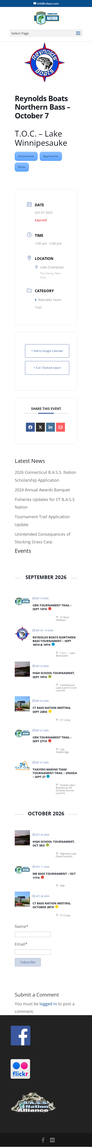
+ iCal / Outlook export (47, 368)
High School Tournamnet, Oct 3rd (54, 844)
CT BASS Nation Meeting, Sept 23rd (52, 710)
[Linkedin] (50, 427)
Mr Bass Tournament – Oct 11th (54, 876)
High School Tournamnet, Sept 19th (54, 675)
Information (26, 156)
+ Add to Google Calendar (47, 351)
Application (51, 156)
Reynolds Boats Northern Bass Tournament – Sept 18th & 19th (54, 641)
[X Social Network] (40, 427)
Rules (21, 167)
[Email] (60, 427)
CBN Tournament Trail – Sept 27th (52, 739)
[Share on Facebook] (30, 427)
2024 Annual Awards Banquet (42, 489)
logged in (48, 1003)
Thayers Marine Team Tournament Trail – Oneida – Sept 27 (55, 773)
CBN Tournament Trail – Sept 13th (52, 607)
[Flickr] (52, 1140)
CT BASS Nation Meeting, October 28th (52, 905)
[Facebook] (43, 1140)
